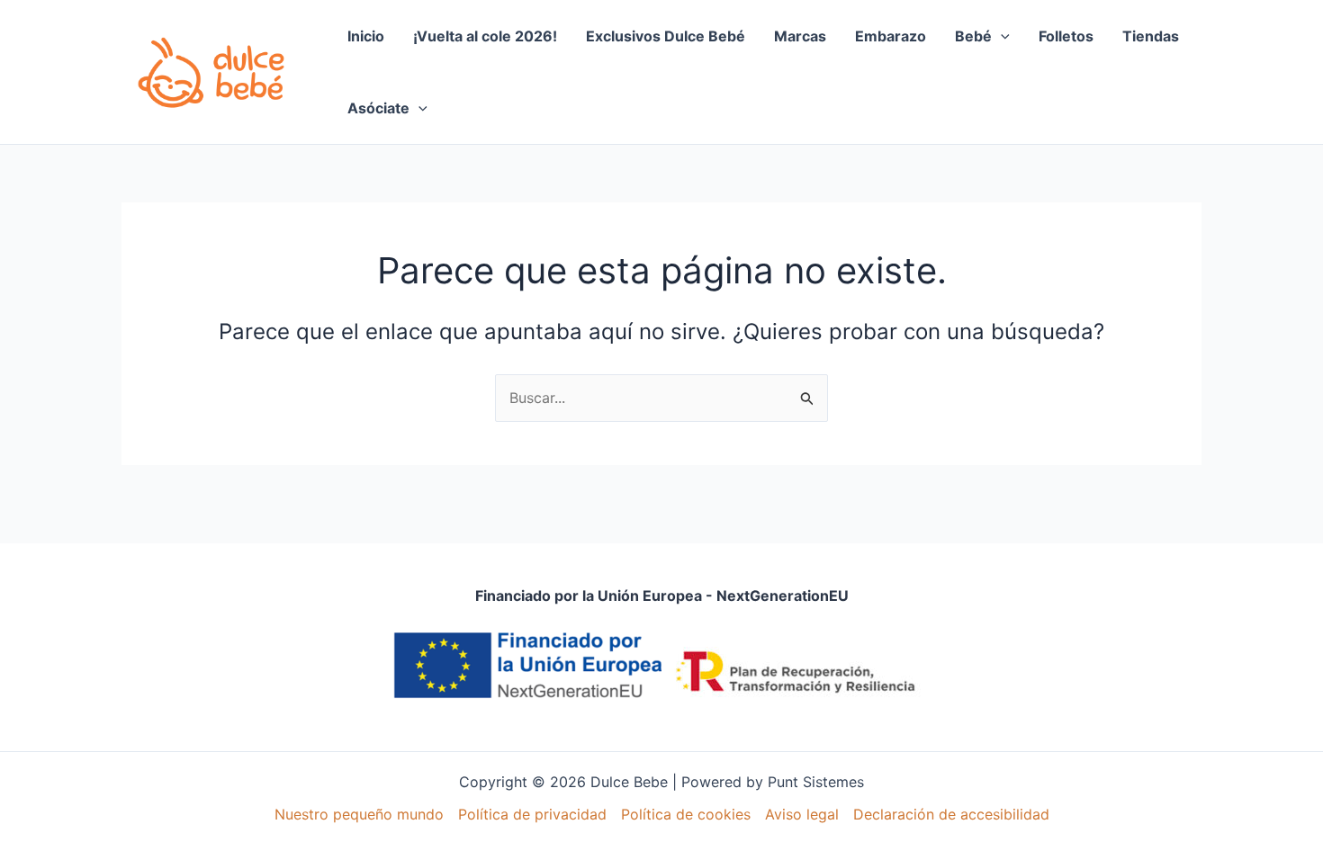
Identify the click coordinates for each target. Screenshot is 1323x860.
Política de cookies (686, 814)
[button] (1001, 36)
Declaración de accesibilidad (951, 814)
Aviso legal (802, 814)
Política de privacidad (532, 814)
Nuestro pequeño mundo (359, 814)
